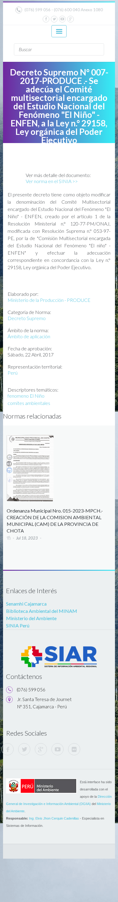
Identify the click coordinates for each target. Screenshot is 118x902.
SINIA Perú (17, 625)
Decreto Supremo (27, 318)
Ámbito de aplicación (29, 336)
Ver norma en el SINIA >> (52, 181)
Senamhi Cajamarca (26, 603)
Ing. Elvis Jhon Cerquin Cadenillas (54, 818)
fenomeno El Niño (26, 396)
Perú (13, 373)
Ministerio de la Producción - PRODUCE (49, 300)
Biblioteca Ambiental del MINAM (41, 611)
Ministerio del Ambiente (31, 618)
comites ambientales (29, 403)
